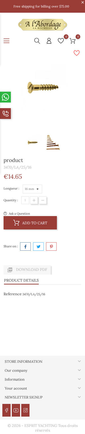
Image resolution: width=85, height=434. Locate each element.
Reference (13, 294)
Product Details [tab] (21, 280)
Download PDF (27, 270)
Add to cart (34, 223)
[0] (61, 41)
